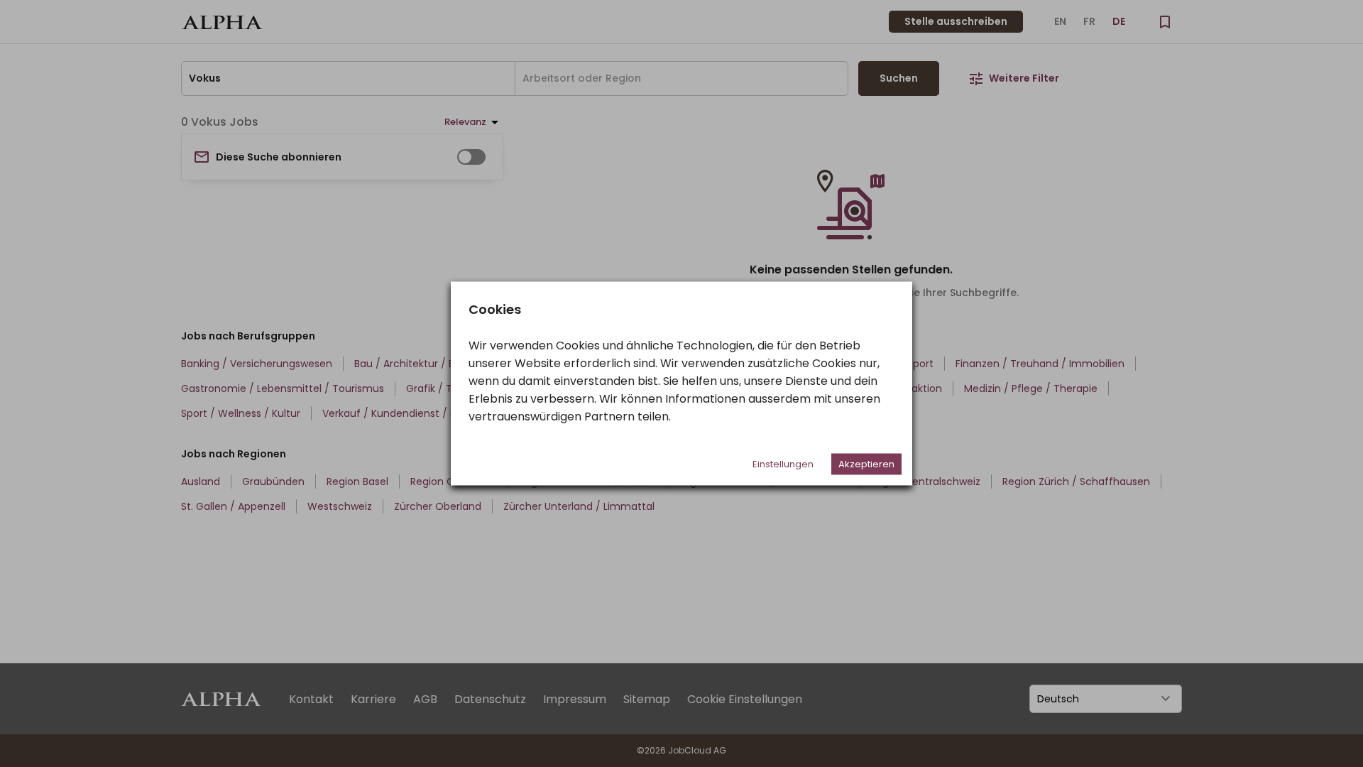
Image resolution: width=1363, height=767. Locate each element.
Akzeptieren (866, 464)
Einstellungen (783, 464)
